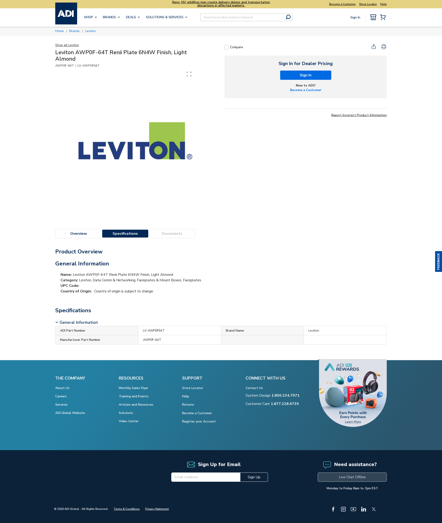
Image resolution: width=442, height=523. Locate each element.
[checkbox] (226, 47)
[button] (438, 261)
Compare (236, 47)
